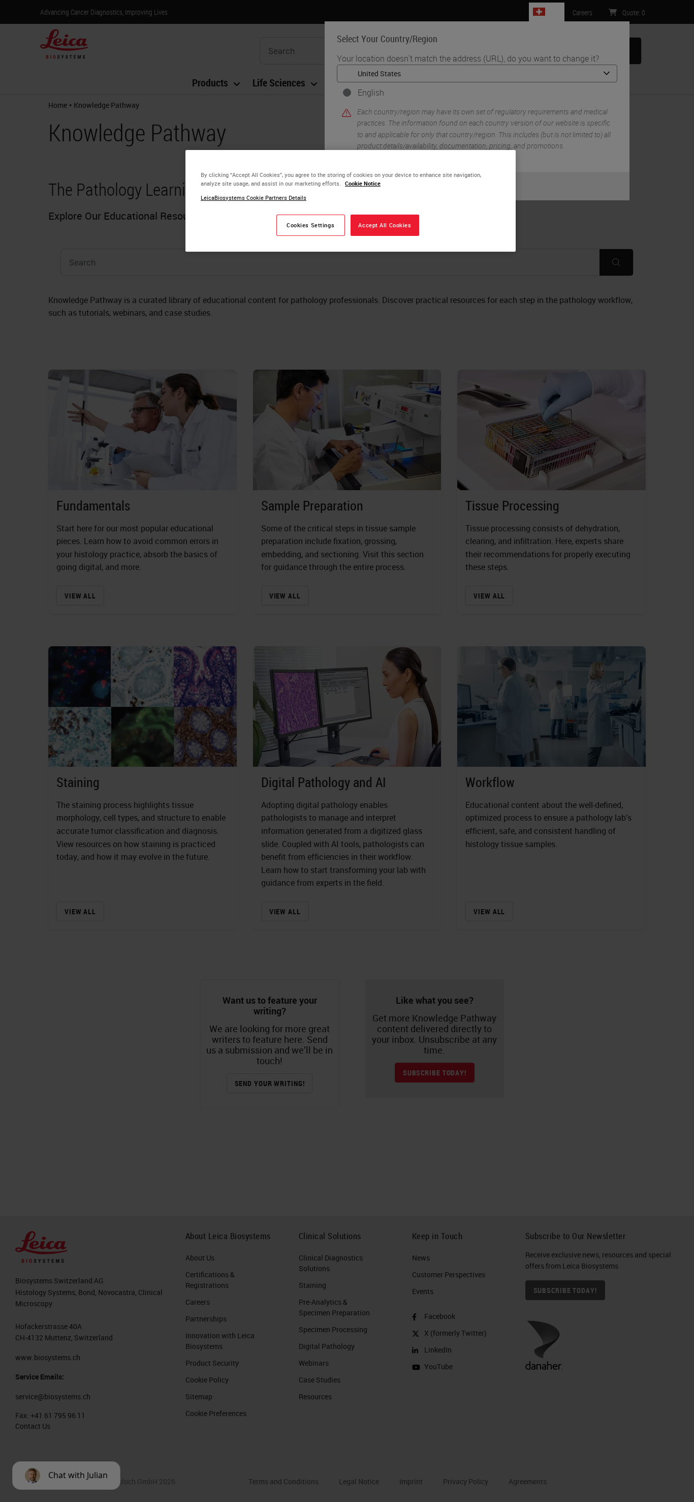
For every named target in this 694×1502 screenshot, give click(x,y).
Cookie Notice (363, 183)
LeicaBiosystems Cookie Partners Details (253, 197)
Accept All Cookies (384, 225)
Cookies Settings (310, 225)
